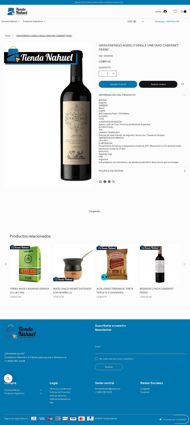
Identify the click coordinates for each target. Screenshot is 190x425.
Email (98, 346)
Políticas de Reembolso (60, 399)
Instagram (145, 388)
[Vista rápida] (30, 264)
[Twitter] (113, 182)
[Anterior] (5, 264)
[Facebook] (105, 182)
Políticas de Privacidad (60, 392)
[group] (95, 273)
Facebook (144, 392)
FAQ (51, 402)
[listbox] (136, 21)
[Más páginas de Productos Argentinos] (44, 21)
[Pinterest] (109, 182)
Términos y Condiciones (60, 388)
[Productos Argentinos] (41, 393)
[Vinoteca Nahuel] (41, 390)
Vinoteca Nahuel (12, 390)
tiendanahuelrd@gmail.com (107, 388)
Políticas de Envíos (58, 395)
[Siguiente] (184, 264)
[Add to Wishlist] (182, 84)
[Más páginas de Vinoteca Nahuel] (18, 21)
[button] (184, 11)
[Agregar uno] (114, 74)
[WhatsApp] (100, 182)
